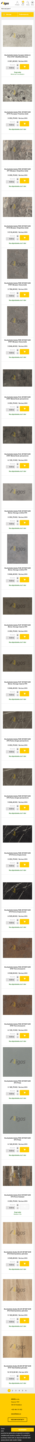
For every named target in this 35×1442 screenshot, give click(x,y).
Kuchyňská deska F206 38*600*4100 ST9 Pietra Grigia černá (17, 854)
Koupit (24, 66)
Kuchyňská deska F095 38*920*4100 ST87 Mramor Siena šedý (17, 341)
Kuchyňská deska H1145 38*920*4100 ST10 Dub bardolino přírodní (17, 1310)
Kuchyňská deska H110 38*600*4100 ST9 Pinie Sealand (17, 1196)
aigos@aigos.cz (16, 1414)
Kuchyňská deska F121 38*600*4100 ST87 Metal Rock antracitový (17, 398)
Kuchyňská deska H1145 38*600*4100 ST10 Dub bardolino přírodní (17, 1253)
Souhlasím (22, 1430)
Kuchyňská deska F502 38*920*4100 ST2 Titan (17, 1139)
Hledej (27, 4)
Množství (12, 65)
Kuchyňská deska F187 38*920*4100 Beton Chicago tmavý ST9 (17, 683)
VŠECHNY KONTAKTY (17, 1419)
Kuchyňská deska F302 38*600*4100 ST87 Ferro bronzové (17, 968)
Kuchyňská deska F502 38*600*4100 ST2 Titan (17, 1082)
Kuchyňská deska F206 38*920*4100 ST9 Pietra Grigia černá (17, 911)
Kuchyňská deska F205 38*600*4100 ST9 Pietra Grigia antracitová (17, 740)
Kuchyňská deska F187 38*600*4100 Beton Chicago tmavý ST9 (17, 626)
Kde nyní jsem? (6, 9)
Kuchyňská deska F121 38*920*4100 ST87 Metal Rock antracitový (17, 455)
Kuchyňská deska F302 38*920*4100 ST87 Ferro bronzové (17, 1025)
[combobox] (26, 14)
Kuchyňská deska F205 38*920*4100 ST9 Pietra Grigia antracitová (17, 797)
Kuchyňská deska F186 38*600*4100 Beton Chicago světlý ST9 (17, 512)
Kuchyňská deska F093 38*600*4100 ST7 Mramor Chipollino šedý (17, 170)
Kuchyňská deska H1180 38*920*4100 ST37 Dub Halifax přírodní (17, 1367)
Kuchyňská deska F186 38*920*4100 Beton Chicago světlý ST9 (17, 569)
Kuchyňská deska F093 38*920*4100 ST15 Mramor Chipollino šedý (17, 227)
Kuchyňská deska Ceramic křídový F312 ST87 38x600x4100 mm (17, 56)
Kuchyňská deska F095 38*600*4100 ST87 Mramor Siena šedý (17, 284)
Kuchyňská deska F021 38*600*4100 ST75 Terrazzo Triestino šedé (17, 113)
